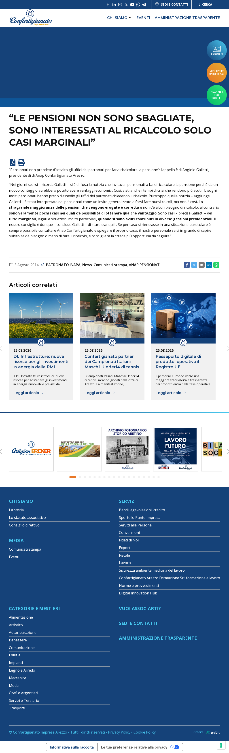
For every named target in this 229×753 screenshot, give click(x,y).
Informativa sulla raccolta (72, 747)
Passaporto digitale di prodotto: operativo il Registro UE (178, 361)
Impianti (16, 662)
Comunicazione (22, 647)
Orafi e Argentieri (23, 692)
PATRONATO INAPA (63, 264)
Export (124, 547)
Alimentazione (21, 617)
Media (16, 540)
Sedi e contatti (174, 4)
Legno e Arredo (22, 670)
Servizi (127, 501)
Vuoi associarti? (140, 608)
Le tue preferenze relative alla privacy (134, 747)
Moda (14, 685)
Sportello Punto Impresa (139, 517)
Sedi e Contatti (138, 623)
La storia (16, 509)
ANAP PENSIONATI (145, 264)
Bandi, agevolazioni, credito (142, 509)
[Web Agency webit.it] (212, 732)
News (87, 264)
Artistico (16, 624)
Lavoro (125, 562)
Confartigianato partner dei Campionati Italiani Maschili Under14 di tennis (112, 361)
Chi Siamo (21, 501)
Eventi (143, 18)
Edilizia (14, 655)
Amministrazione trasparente (187, 18)
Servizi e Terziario (24, 700)
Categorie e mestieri (34, 608)
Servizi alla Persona (135, 525)
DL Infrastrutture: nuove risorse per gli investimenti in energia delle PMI (40, 361)
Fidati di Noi (129, 540)
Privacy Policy (119, 732)
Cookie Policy (145, 732)
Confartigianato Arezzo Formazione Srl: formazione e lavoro (169, 577)
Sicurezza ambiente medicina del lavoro (152, 570)
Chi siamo (117, 18)
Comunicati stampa (110, 264)
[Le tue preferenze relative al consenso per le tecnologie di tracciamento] (221, 745)
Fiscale (124, 555)
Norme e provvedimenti (139, 585)
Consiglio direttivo (24, 525)
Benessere (18, 640)
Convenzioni (129, 532)
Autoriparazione (22, 632)
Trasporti (17, 708)
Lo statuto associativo (27, 517)
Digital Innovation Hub (138, 593)
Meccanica (17, 677)
